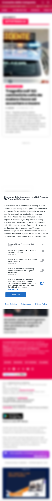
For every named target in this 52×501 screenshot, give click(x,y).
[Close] (46, 197)
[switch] (42, 251)
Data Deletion (11, 304)
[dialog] (26, 250)
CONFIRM (16, 295)
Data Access (26, 304)
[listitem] (26, 245)
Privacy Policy (41, 304)
